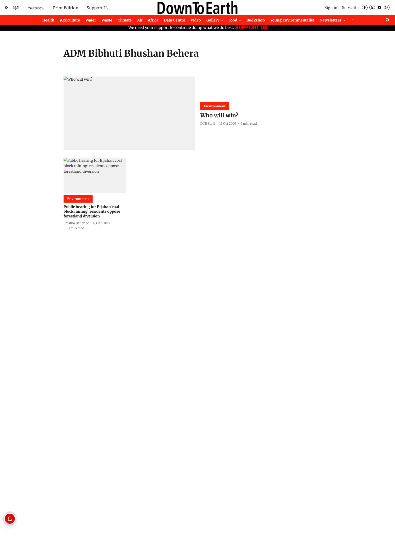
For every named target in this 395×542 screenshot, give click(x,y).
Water (90, 20)
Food (232, 20)
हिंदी (16, 8)
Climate (125, 20)
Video (196, 20)
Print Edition (65, 8)
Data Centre (174, 20)
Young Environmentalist (292, 20)
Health (48, 20)
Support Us (98, 8)
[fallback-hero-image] (129, 113)
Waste (106, 20)
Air (139, 20)
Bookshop (255, 20)
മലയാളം (35, 8)
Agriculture (70, 20)
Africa (153, 20)
